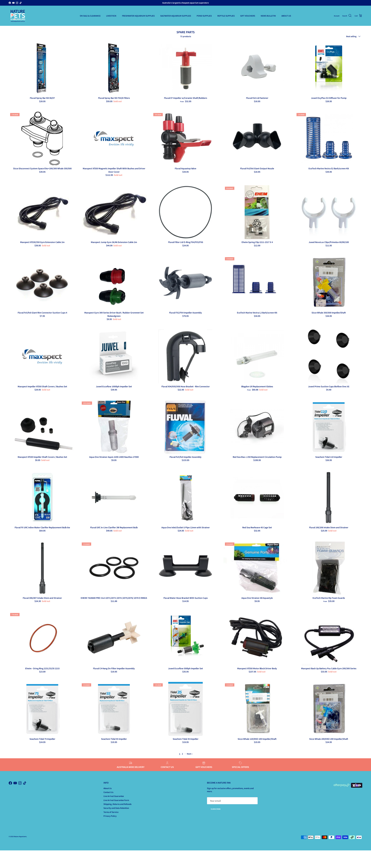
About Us (107, 788)
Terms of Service (110, 812)
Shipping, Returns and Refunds (117, 804)
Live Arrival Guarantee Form (116, 800)
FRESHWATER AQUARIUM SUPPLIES (138, 15)
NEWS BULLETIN (268, 15)
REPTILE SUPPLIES (226, 15)
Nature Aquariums (20, 836)
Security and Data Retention (116, 808)
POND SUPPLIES (204, 15)
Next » (189, 753)
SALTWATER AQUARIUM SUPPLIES (175, 15)
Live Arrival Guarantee (113, 796)
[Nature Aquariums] (18, 16)
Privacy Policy (110, 816)
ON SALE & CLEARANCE (90, 15)
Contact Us (108, 792)
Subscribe (216, 809)
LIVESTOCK (111, 15)
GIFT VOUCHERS (247, 15)
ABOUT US (286, 15)
